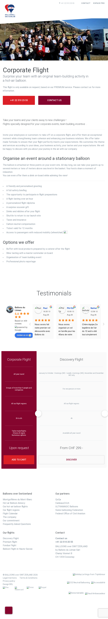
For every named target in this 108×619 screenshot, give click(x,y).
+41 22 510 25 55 (67, 3)
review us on (22, 335)
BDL (11, 584)
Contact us (54, 100)
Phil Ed (70, 308)
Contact (85, 3)
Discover (71, 459)
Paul (45, 308)
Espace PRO (98, 3)
